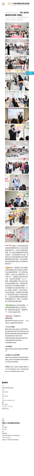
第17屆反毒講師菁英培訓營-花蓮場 (16, 371)
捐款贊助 (30, 73)
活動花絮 (13, 20)
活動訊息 (20, 20)
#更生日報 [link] (8, 318)
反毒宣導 (16, 366)
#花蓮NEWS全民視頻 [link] (12, 355)
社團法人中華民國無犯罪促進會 (11, 423)
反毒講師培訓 (21, 17)
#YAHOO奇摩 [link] (9, 327)
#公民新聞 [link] (8, 346)
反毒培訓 (12, 366)
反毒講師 (21, 366)
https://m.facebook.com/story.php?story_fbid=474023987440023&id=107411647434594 (17, 359)
